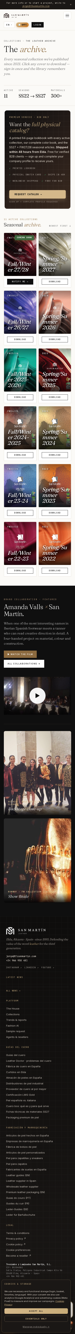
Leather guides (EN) (18, 1175)
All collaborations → (24, 663)
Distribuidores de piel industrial (24, 1083)
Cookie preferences (18, 1249)
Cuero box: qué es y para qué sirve (27, 1106)
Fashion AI (12, 1025)
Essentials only (36, 1318)
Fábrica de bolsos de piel (21, 1146)
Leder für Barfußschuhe (20, 1214)
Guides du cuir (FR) (17, 1203)
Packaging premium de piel (22, 1117)
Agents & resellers (17, 1036)
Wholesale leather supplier (22, 1186)
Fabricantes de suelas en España (26, 1169)
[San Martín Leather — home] (16, 15)
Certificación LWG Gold (20, 1094)
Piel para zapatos (16, 1163)
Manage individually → (36, 1326)
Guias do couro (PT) (18, 1197)
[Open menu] (67, 15)
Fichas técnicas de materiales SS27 (27, 1111)
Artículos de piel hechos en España (27, 1135)
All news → (13, 990)
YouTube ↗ (47, 967)
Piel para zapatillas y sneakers (24, 1158)
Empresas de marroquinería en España (29, 1141)
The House (12, 1008)
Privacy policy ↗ (16, 1238)
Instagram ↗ (14, 967)
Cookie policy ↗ (16, 1244)
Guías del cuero (15, 1055)
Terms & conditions (17, 1233)
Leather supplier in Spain (21, 1180)
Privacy (8, 1304)
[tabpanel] (37, 473)
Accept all (36, 1311)
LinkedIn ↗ (31, 967)
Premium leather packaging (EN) (25, 1192)
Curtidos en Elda (16, 1072)
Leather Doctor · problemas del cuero (28, 1060)
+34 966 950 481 (17, 960)
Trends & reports (16, 1019)
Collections (13, 1014)
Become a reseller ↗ (18, 1255)
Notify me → (20, 281)
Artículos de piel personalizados (25, 1152)
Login (38, 25)
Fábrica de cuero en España (23, 1066)
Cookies (59, 1301)
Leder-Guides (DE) (17, 1209)
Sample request (15, 1031)
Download (55, 281)
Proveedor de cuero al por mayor (26, 1089)
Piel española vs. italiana (21, 1100)
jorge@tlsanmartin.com (36, 6)
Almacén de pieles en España (24, 1077)
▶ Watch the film (20, 654)
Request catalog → (28, 194)
